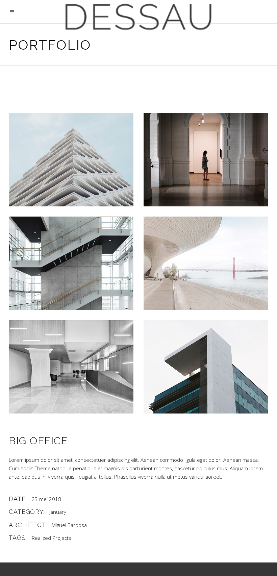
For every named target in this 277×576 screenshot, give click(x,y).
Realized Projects (51, 537)
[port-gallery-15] (206, 367)
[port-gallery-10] (71, 159)
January (57, 511)
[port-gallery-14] (71, 367)
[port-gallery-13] (206, 263)
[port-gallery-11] (206, 159)
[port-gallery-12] (71, 263)
